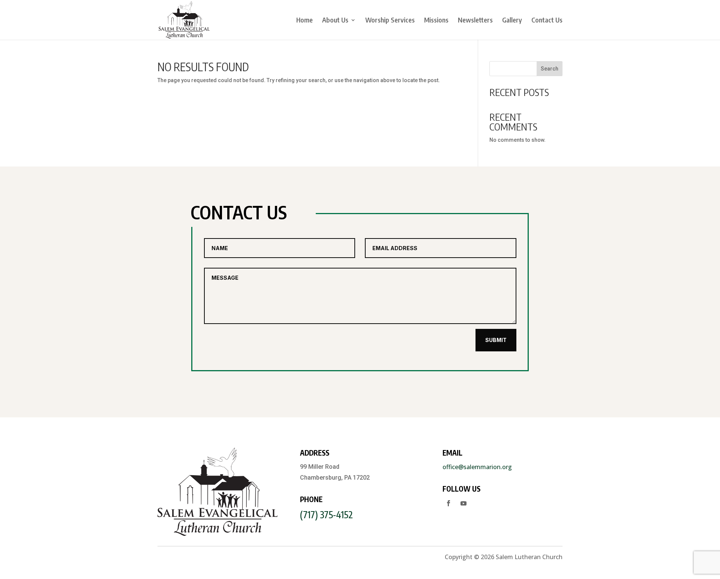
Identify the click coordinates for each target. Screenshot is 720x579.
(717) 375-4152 (326, 514)
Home (304, 20)
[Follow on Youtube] (464, 503)
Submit (496, 340)
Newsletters (475, 20)
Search (549, 69)
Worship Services (390, 20)
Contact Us (546, 20)
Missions (436, 20)
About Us (335, 20)
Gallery (512, 20)
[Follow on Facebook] (448, 503)
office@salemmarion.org (477, 467)
